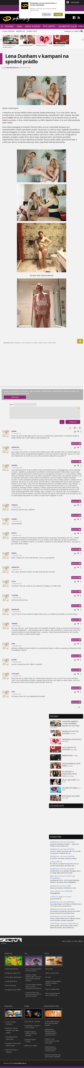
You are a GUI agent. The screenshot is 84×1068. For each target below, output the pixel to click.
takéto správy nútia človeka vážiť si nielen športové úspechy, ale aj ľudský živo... (64, 927)
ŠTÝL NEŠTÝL (49, 26)
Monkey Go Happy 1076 (12, 973)
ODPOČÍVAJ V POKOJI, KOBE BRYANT (64, 923)
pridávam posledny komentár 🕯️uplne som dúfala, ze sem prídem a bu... (64, 845)
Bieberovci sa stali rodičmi (26, 45)
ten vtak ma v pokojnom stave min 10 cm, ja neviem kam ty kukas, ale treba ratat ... (64, 865)
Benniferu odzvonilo (41, 45)
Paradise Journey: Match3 (13, 990)
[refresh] (75, 428)
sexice (45, 343)
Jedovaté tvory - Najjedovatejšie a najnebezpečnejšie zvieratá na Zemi (50, 1032)
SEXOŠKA (11, 31)
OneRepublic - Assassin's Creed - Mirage (33, 1026)
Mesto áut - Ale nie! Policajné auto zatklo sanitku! (12, 1030)
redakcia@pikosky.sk (19, 1063)
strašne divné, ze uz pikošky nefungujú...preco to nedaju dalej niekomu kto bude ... (65, 872)
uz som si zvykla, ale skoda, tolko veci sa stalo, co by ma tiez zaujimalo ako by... (65, 852)
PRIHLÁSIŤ (15, 397)
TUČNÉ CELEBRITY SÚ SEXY (60, 897)
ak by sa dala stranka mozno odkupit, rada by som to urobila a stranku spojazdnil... (65, 919)
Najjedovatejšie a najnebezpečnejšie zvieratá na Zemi (50, 1049)
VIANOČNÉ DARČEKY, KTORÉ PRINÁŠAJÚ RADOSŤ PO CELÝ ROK (71, 723)
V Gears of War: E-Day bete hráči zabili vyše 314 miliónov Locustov (33, 994)
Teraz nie (46, 14)
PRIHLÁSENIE (75, 2)
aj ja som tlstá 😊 (55, 899)
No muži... (49, 977)
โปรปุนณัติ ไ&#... (55, 893)
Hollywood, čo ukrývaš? (59, 45)
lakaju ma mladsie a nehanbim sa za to (63, 888)
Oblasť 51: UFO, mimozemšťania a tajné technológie (52, 1041)
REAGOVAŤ (75, 444)
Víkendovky (49, 969)
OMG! (19, 26)
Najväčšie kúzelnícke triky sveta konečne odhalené (52, 1056)
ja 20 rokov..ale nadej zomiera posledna (63, 858)
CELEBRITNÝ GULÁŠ (68, 26)
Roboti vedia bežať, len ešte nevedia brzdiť (53, 994)
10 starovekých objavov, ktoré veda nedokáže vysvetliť (52, 1023)
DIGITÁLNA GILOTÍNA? (71, 796)
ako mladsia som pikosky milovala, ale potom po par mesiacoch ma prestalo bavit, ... (65, 912)
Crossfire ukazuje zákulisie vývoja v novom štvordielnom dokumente (33, 986)
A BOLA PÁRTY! (56, 861)
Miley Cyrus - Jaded (31, 1045)
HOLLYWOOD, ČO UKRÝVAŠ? (69, 748)
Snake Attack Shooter (11, 969)
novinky (34, 343)
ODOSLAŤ (72, 422)
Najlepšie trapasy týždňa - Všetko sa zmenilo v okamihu (54, 983)
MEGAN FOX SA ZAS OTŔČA (60, 886)
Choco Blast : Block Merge (13, 977)
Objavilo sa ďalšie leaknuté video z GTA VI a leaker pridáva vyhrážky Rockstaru (33, 977)
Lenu (10, 117)
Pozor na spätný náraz (52, 989)
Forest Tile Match (10, 985)
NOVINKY (9, 26)
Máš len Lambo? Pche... (53, 973)
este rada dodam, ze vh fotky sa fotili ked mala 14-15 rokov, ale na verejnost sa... (65, 905)
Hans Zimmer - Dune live (32, 1021)
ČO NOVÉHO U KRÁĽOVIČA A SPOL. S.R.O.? (69, 774)
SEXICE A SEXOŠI (32, 26)
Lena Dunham (26, 343)
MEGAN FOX (20, 31)
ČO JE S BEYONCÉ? (69, 780)
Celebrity (17, 343)
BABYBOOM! (67, 755)
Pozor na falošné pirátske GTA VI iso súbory (33, 970)
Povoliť (58, 14)
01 (70, 428)
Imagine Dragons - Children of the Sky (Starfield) (31, 1033)
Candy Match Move (11, 981)
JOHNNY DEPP (32, 31)
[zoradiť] (79, 428)
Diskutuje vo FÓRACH (72, 31)
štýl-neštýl (51, 343)
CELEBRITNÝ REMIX (69, 788)
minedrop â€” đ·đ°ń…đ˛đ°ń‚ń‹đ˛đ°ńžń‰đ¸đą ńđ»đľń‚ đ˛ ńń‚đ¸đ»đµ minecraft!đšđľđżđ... (64, 881)
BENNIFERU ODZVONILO (71, 739)
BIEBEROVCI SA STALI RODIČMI (62, 842)
